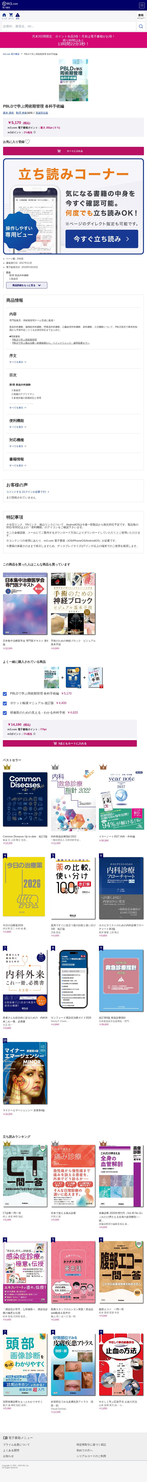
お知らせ (8, 1456)
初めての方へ (85, 1450)
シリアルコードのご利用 (91, 1456)
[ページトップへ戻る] (141, 1476)
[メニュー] (142, 5)
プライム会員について (16, 1444)
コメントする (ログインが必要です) (26, 491)
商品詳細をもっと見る (24, 285)
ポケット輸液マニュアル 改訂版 (32, 703)
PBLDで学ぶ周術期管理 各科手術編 (34, 693)
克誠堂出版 (42, 112)
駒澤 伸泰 (21, 112)
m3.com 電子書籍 (11, 54)
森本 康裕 (8, 112)
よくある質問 (11, 1450)
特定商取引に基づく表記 (91, 1444)
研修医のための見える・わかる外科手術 (37, 712)
